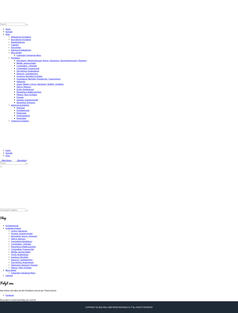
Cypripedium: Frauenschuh (28, 68)
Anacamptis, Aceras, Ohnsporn (24, 236)
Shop (8, 34)
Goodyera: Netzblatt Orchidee (29, 76)
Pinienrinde (21, 113)
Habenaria (21, 81)
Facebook (10, 295)
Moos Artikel (16, 52)
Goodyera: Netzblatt (20, 257)
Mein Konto (6, 160)
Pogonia (20, 97)
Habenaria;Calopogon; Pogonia (24, 265)
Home (8, 29)
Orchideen (15, 58)
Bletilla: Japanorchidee (26, 63)
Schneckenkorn (23, 115)
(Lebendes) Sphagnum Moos (29, 55)
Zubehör (9, 275)
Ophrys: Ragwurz (24, 86)
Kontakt (9, 31)
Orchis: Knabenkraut (25, 89)
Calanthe (15, 44)
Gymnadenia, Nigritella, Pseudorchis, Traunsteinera (38, 79)
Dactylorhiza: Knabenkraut (28, 71)
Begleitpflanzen (18, 42)
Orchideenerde (23, 110)
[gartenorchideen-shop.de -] (27, 21)
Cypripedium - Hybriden (21, 244)
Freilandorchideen (13, 228)
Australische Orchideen (21, 39)
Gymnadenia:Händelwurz (21, 241)
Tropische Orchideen (20, 121)
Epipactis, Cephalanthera (27, 73)
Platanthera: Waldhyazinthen (29, 92)
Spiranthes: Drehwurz (26, 102)
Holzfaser (21, 107)
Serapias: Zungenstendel (27, 100)
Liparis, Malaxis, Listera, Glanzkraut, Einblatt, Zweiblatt (40, 84)
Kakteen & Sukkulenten (21, 50)
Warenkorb (21, 160)
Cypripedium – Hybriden (27, 65)
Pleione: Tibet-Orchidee (27, 94)
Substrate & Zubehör (20, 105)
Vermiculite (21, 118)
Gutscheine (16, 47)
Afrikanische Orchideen (21, 37)
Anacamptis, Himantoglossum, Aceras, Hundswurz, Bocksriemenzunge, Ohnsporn (52, 60)
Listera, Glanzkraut (19, 231)
